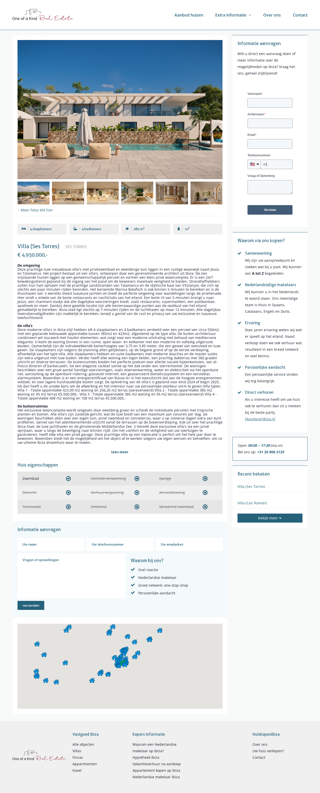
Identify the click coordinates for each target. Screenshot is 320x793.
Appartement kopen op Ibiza (156, 770)
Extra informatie (230, 15)
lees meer (119, 452)
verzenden (30, 605)
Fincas (77, 757)
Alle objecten (83, 744)
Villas (76, 750)
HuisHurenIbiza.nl (260, 419)
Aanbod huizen (188, 15)
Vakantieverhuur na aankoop (156, 763)
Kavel (77, 770)
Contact (300, 15)
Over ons (272, 15)
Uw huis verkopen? (268, 750)
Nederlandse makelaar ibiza (156, 776)
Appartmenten (84, 763)
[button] (69, 626)
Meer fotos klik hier (36, 210)
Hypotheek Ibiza (145, 757)
